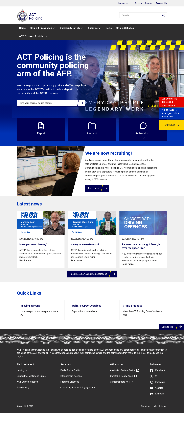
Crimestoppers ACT (120, 381)
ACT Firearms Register (32, 36)
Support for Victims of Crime (31, 376)
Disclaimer (146, 406)
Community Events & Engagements (77, 387)
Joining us (22, 370)
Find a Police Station (70, 370)
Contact (148, 3)
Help (155, 406)
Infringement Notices (71, 376)
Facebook (160, 370)
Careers (138, 3)
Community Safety (70, 28)
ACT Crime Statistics (27, 381)
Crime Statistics (125, 28)
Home (22, 28)
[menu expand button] (53, 28)
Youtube (159, 388)
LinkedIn (159, 393)
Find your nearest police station (36, 103)
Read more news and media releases (88, 274)
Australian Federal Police (122, 370)
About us (93, 28)
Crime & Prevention (41, 28)
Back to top (167, 326)
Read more (93, 188)
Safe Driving (23, 387)
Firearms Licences (69, 381)
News (109, 28)
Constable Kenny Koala (121, 376)
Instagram (160, 382)
